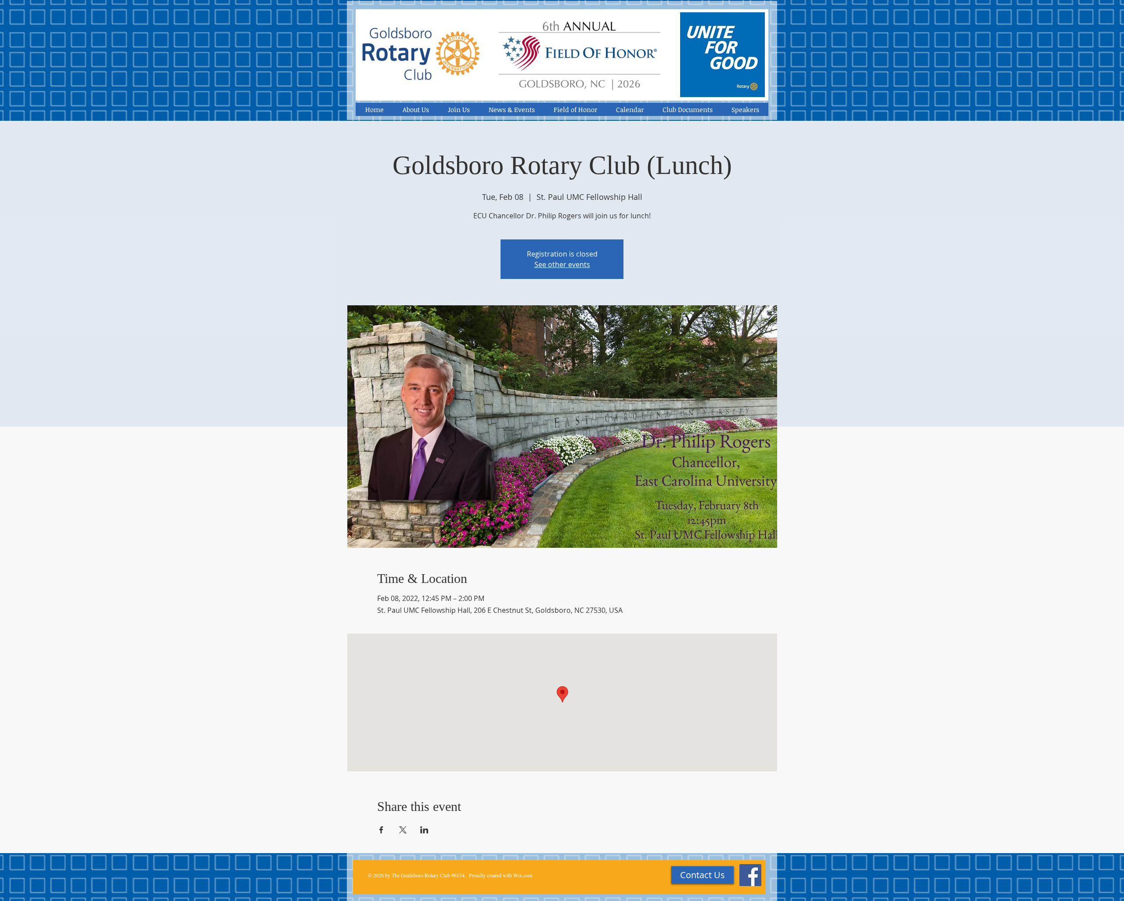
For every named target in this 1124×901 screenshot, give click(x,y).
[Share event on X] (403, 829)
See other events (562, 264)
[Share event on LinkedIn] (424, 829)
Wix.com (522, 875)
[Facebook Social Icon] (750, 875)
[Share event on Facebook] (381, 829)
